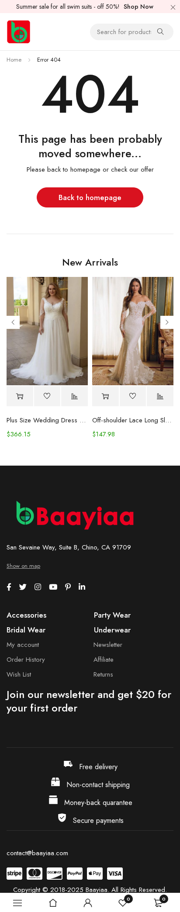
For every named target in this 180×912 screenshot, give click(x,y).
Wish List (19, 674)
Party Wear (112, 615)
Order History (26, 659)
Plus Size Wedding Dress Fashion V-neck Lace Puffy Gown (47, 420)
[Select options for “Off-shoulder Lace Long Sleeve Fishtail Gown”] (105, 396)
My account (23, 644)
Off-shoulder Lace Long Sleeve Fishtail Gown (132, 420)
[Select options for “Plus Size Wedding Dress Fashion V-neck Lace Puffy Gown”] (20, 396)
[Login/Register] (88, 903)
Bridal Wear (26, 630)
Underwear (112, 630)
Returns (103, 674)
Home (14, 59)
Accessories (26, 615)
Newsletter (107, 644)
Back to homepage (90, 197)
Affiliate (103, 659)
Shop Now (138, 6)
